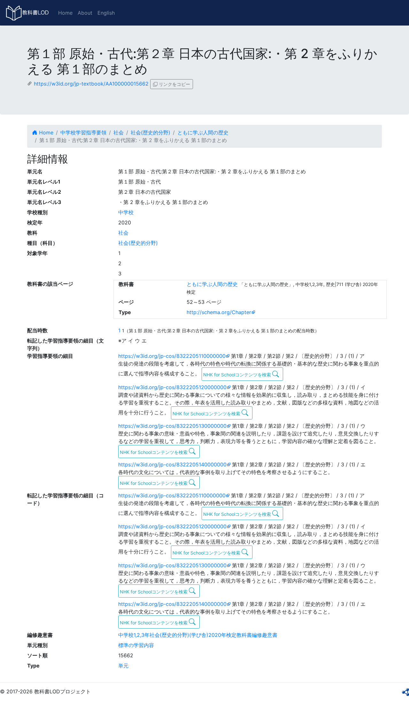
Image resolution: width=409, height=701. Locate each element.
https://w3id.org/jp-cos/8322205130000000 (172, 426)
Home (65, 13)
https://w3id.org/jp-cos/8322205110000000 (172, 356)
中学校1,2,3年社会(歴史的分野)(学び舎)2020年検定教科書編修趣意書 (197, 635)
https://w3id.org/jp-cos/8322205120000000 (172, 387)
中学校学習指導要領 (83, 132)
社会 (118, 132)
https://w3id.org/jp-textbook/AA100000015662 (91, 83)
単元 (123, 665)
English (106, 13)
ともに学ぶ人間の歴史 (202, 132)
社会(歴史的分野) (150, 132)
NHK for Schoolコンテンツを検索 (237, 374)
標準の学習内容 (136, 645)
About (85, 13)
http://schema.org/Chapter (219, 312)
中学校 (126, 212)
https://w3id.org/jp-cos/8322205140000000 (172, 464)
